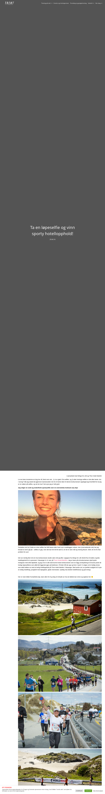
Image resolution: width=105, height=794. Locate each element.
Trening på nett (46, 3)
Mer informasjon (98, 791)
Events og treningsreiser (61, 3)
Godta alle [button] (88, 791)
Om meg (98, 3)
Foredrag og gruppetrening (78, 3)
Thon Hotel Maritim (61, 560)
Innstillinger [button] (79, 791)
